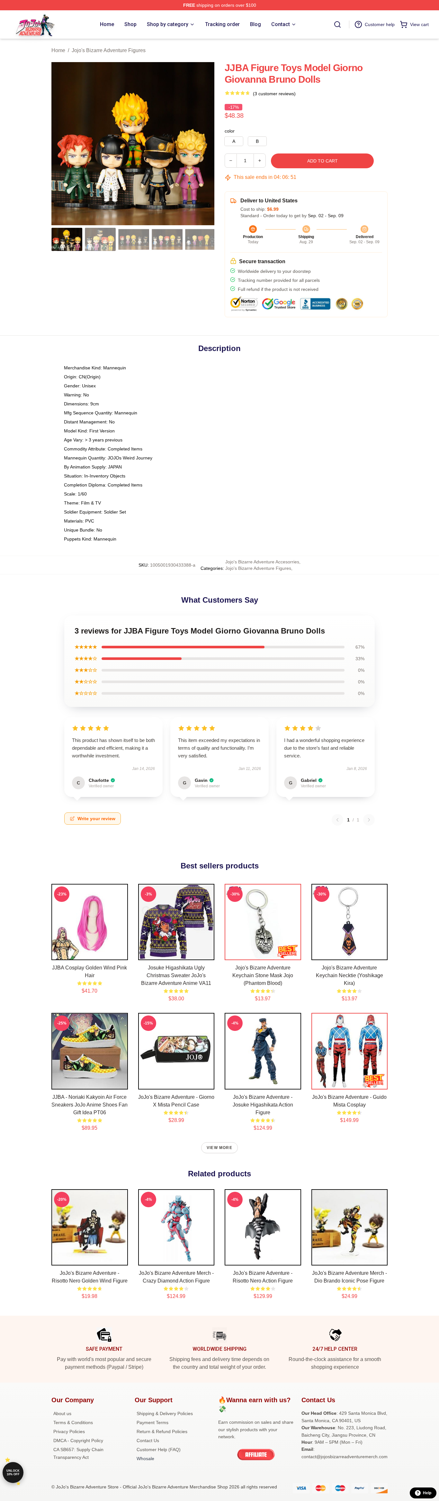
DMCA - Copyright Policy (78, 1440)
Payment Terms (152, 1422)
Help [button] (427, 1493)
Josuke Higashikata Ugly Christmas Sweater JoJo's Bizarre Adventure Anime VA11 (176, 975)
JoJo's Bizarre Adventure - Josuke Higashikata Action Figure (263, 1104)
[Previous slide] (61, 143)
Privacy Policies (69, 1431)
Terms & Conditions (73, 1422)
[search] (337, 24)
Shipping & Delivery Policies (165, 1413)
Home (58, 50)
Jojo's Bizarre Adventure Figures (109, 50)
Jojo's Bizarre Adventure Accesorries (262, 561)
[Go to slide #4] (167, 239)
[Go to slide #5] (200, 239)
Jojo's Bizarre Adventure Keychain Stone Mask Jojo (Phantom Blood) (262, 975)
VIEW (89, 953)
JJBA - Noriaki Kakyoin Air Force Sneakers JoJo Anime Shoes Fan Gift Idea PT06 (89, 1104)
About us (62, 1413)
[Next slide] (204, 143)
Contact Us (148, 1440)
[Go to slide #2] (100, 239)
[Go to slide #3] (133, 239)
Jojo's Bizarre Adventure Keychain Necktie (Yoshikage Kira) (349, 975)
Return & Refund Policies (162, 1431)
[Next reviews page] (369, 820)
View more (219, 1147)
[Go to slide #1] (66, 239)
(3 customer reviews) (274, 93)
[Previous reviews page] (337, 820)
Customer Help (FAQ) (159, 1449)
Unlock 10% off (13, 1472)
